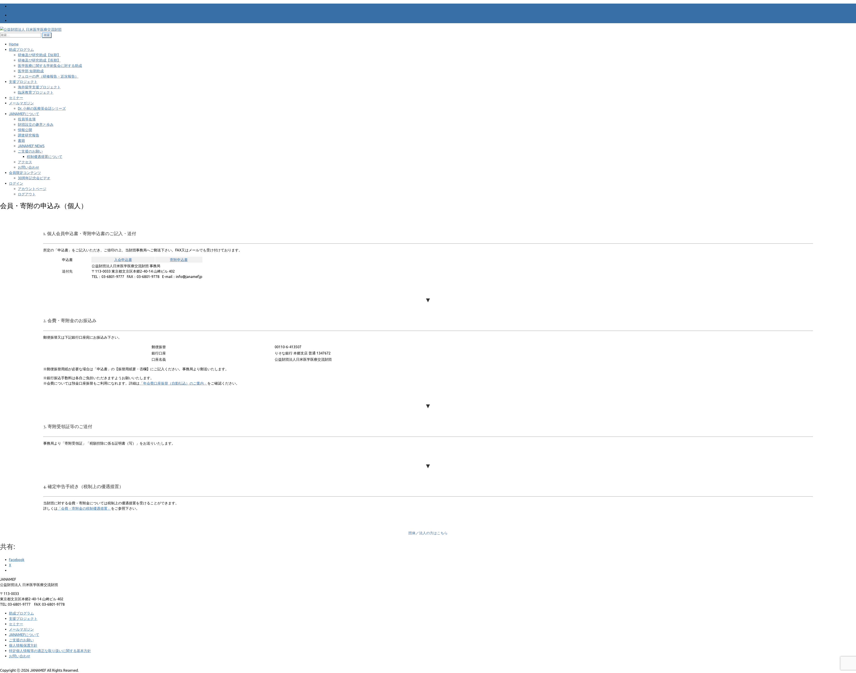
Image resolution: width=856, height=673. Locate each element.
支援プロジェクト (23, 82)
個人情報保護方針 (23, 645)
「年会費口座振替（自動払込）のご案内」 (173, 383)
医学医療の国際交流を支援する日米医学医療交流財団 (52, 6)
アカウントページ (32, 189)
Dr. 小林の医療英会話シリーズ (42, 108)
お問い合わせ (28, 167)
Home (14, 44)
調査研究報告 (28, 135)
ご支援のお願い (30, 151)
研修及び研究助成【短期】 (39, 55)
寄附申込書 (179, 260)
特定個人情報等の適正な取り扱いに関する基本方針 (50, 651)
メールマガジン (21, 103)
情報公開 (25, 130)
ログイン (16, 183)
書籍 (21, 141)
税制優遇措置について (44, 157)
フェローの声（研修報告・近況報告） (48, 76)
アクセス (25, 162)
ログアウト (27, 194)
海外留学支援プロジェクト (39, 87)
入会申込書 (123, 260)
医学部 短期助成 (31, 71)
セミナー (16, 98)
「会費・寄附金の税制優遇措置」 (84, 508)
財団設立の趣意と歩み (36, 124)
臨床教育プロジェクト (36, 92)
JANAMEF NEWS (31, 146)
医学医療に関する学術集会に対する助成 (50, 66)
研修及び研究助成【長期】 (39, 60)
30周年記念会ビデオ (34, 178)
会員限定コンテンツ (25, 173)
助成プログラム (21, 50)
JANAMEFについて (24, 114)
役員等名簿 (27, 119)
